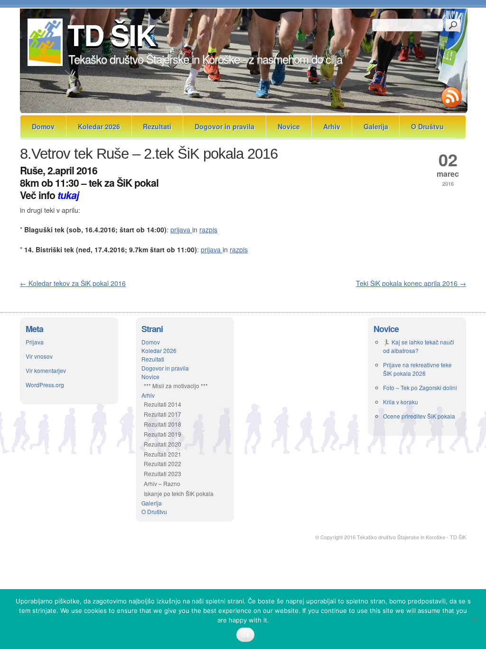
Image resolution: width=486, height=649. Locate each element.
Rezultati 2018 (162, 424)
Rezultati (157, 126)
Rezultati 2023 (162, 473)
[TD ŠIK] (44, 63)
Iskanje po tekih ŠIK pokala (179, 493)
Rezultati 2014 (162, 404)
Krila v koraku (400, 402)
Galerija (376, 126)
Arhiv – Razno (162, 483)
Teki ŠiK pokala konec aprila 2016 (411, 283)
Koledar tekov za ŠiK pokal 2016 (73, 283)
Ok (245, 635)
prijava (181, 229)
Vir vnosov (39, 356)
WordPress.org (45, 385)
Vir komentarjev (46, 370)
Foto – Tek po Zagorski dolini (420, 387)
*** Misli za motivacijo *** (176, 386)
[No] (474, 619)
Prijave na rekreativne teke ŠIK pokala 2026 (417, 369)
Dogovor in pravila (224, 126)
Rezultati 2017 (162, 414)
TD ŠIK (111, 34)
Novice (289, 126)
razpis (208, 229)
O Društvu (427, 126)
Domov (43, 126)
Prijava (35, 342)
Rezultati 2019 (162, 434)
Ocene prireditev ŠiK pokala (419, 416)
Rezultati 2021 (162, 454)
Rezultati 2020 (162, 444)
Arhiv (331, 126)
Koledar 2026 (99, 126)
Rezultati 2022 (162, 463)
